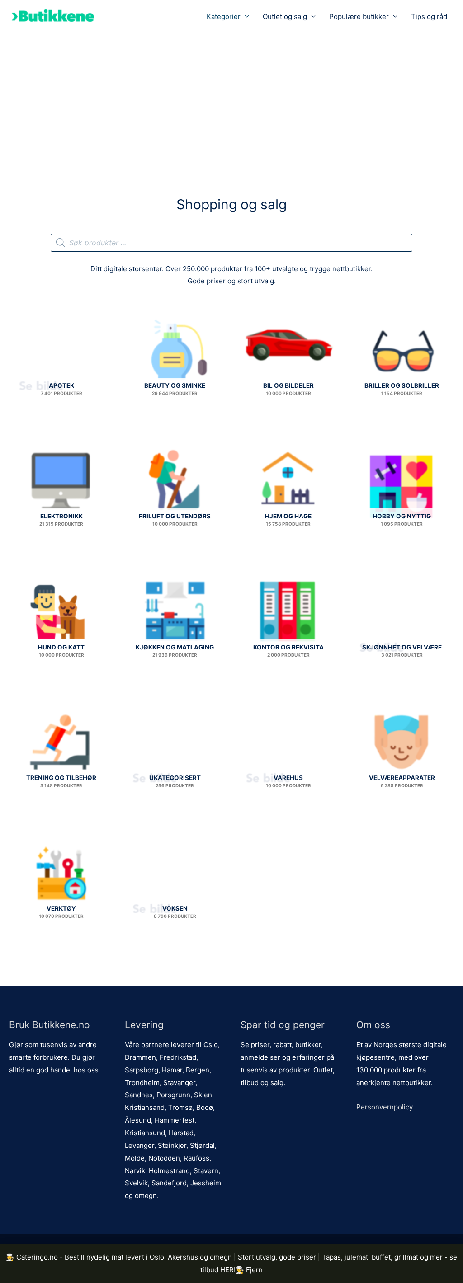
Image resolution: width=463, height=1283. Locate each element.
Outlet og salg (285, 16)
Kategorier (224, 16)
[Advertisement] (231, 101)
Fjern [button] (254, 1269)
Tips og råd (429, 16)
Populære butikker (359, 16)
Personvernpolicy (384, 1107)
